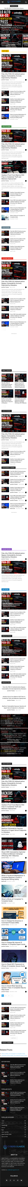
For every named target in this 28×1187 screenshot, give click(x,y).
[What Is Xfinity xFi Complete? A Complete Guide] (5, 217)
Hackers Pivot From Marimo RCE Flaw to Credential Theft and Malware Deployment (17, 93)
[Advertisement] (14, 348)
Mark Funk (12, 508)
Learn (3, 40)
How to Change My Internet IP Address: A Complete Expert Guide (13, 943)
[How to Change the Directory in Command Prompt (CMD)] (14, 912)
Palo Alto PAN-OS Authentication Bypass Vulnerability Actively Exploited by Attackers (13, 76)
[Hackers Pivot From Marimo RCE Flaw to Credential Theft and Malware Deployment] (11, 40)
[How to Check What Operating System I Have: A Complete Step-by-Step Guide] (14, 977)
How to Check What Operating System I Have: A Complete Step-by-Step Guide (13, 988)
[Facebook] (10, 1180)
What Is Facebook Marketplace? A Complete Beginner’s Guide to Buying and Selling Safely (18, 116)
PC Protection (4, 983)
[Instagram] (17, 1180)
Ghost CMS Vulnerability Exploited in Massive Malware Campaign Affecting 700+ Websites (18, 108)
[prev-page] (2, 122)
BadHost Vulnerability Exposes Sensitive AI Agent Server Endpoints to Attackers (17, 101)
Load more (13, 1038)
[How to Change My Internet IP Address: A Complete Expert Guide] (14, 934)
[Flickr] (14, 1180)
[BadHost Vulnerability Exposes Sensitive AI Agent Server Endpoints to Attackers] (5, 101)
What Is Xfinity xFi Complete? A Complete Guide (12, 900)
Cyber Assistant (5, 918)
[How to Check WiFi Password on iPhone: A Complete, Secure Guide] (14, 956)
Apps (3, 873)
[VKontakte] (21, 1180)
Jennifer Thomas (5, 79)
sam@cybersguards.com (13, 1170)
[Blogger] (6, 1180)
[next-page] (5, 122)
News (3, 23)
